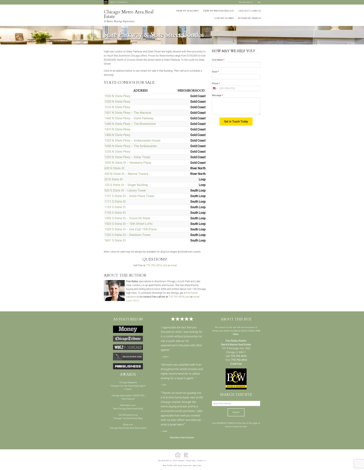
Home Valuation (179, 461)
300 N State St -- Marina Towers (126, 174)
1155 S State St (115, 212)
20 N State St (113, 179)
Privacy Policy (191, 461)
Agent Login (197, 465)
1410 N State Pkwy (117, 129)
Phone (216, 83)
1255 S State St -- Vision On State (127, 218)
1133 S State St (115, 207)
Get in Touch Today (236, 121)
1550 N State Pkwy (117, 96)
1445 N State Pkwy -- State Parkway (128, 118)
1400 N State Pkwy (117, 135)
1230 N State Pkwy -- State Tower (127, 157)
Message (217, 95)
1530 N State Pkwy (117, 101)
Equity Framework (184, 465)
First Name (218, 60)
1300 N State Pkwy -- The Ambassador (130, 146)
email (174, 265)
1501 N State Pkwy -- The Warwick (127, 112)
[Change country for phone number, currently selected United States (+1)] (215, 88)
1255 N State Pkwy (117, 151)
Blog (164, 465)
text (165, 265)
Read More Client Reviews (182, 437)
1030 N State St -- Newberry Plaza (127, 162)
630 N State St (114, 168)
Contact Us (201, 461)
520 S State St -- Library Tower (125, 190)
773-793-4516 (121, 2)
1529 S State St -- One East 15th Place (130, 229)
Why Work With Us (164, 461)
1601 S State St (115, 240)
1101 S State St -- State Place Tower (129, 196)
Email (215, 71)
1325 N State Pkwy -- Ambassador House (132, 140)
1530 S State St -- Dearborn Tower (127, 235)
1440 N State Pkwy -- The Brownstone (130, 124)
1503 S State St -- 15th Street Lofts (128, 224)
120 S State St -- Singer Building (126, 185)
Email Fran (236, 363)
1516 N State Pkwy (117, 107)
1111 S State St (115, 201)
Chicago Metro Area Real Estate (129, 14)
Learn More (132, 300)
